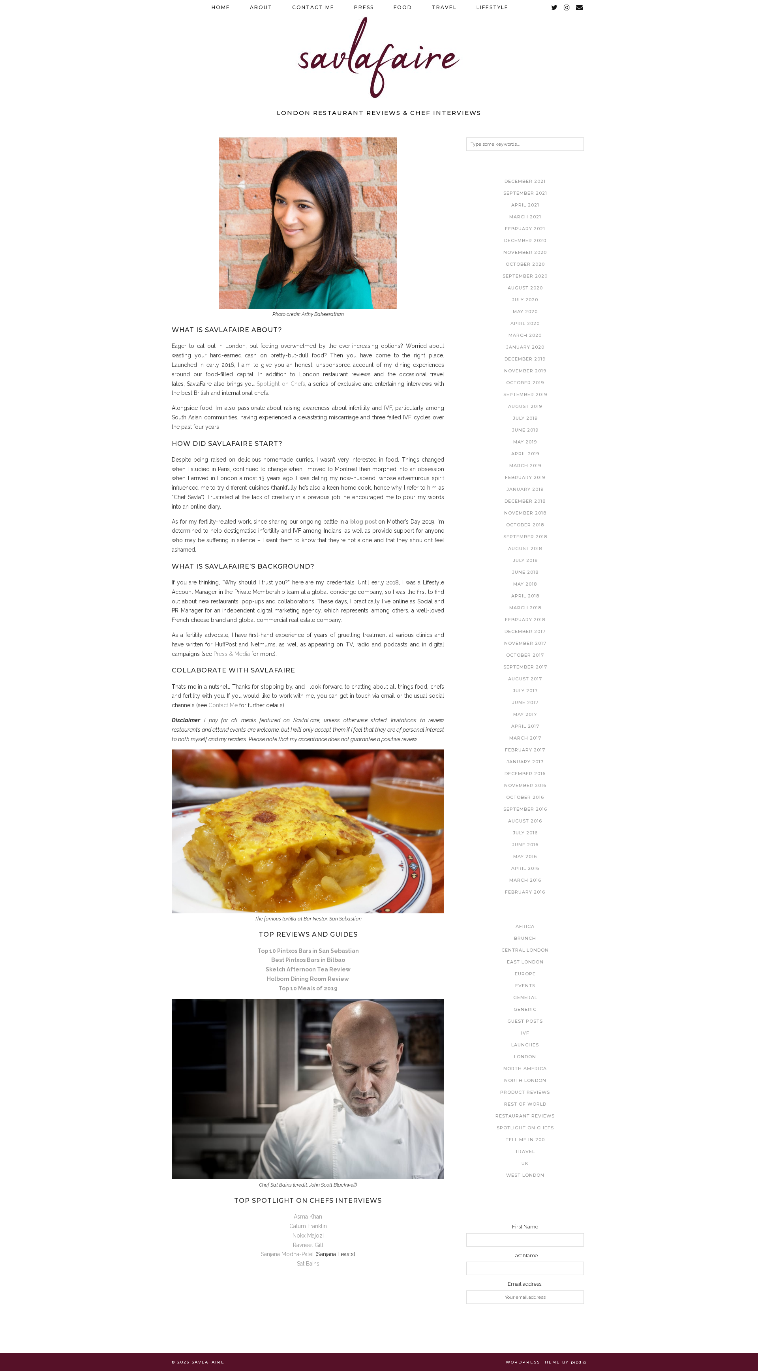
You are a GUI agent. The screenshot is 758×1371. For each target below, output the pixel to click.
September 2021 (525, 193)
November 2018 (525, 513)
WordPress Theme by (546, 1362)
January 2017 (525, 761)
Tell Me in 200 (525, 1139)
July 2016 (525, 833)
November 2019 (525, 371)
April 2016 (525, 868)
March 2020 (525, 335)
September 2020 (525, 276)
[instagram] (567, 7)
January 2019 (525, 489)
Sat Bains (308, 1263)
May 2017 (525, 714)
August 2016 (525, 821)
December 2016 (525, 773)
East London (525, 962)
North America (525, 1068)
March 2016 (525, 880)
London (525, 1056)
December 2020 (525, 240)
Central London (525, 950)
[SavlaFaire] (379, 52)
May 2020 (525, 311)
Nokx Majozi (308, 1235)
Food (403, 7)
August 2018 (525, 548)
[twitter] (554, 7)
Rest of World (525, 1104)
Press (364, 7)
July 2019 (525, 418)
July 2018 (525, 560)
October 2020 (525, 264)
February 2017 (525, 750)
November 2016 (525, 785)
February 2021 (525, 228)
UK (525, 1163)
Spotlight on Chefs (281, 384)
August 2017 (525, 679)
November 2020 (525, 252)
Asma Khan (308, 1216)
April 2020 (525, 323)
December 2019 (525, 359)
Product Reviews (525, 1092)
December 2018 (525, 501)
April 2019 (525, 453)
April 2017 (525, 726)
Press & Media (232, 654)
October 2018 (525, 525)
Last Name (525, 1255)
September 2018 (525, 536)
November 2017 (525, 643)
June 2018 (525, 572)
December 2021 (525, 181)
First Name (525, 1227)
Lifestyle (492, 7)
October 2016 (525, 797)
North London (525, 1080)
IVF (525, 1033)
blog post (363, 521)
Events (525, 985)
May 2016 (525, 856)
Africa (525, 926)
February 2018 (525, 619)
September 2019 (525, 394)
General (525, 997)
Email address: (525, 1284)
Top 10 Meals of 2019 (308, 988)
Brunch (525, 938)
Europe (525, 974)
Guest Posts (525, 1021)
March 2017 (525, 738)
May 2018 (525, 584)
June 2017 (525, 702)
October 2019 (525, 382)
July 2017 (525, 690)
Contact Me (313, 7)
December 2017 (525, 631)
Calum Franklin (308, 1226)
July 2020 (525, 299)
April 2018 (525, 596)
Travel (444, 7)
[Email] (580, 7)
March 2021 (525, 217)
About (261, 7)
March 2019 (525, 465)
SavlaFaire (208, 1362)
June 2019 (525, 430)
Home (221, 7)
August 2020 (525, 288)
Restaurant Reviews (525, 1116)
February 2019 (525, 477)
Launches (525, 1045)
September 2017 (525, 667)
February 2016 (525, 892)
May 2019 (525, 442)
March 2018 (525, 607)
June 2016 (525, 844)
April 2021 (525, 205)
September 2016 (525, 809)
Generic (525, 1009)
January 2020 (525, 347)
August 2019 (525, 406)
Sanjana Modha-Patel (288, 1254)
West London (525, 1175)
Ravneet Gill (308, 1245)
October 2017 (525, 655)
